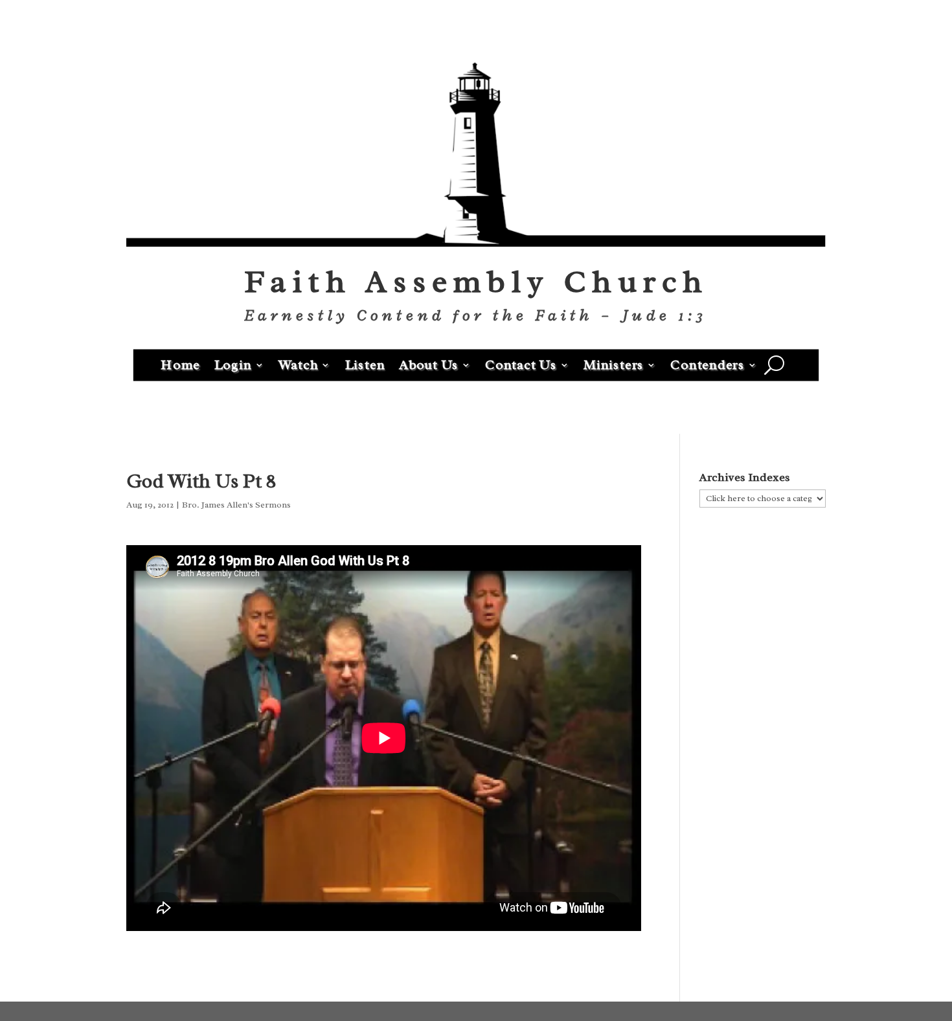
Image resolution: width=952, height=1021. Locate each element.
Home (180, 364)
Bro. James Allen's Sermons (236, 504)
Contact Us (521, 364)
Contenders (707, 364)
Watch (298, 364)
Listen (365, 364)
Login (233, 364)
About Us (429, 364)
